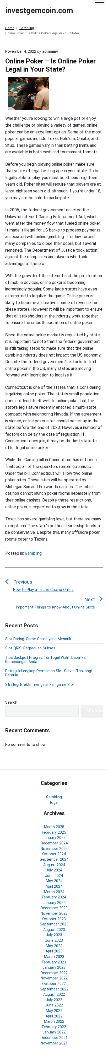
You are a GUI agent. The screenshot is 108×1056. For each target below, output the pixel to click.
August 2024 (54, 865)
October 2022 (54, 984)
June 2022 (54, 1005)
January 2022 (54, 1032)
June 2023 (54, 940)
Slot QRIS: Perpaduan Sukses (30, 648)
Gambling (33, 553)
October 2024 (54, 854)
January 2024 (54, 903)
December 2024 (54, 843)
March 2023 (54, 957)
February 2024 (54, 897)
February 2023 (54, 962)
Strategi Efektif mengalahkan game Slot (39, 684)
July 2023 (54, 935)
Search (11, 702)
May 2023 (54, 946)
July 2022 (54, 1000)
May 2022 (54, 1011)
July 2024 (54, 870)
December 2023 (54, 908)
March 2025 (54, 827)
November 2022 (54, 978)
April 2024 (54, 886)
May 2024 (54, 881)
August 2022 (54, 994)
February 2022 (54, 1027)
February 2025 (54, 832)
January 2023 (54, 967)
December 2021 (54, 1038)
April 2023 (54, 951)
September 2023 (54, 924)
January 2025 (54, 838)
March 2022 (54, 1021)
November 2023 (54, 913)
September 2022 (54, 989)
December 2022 (54, 973)
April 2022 (54, 1016)
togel (54, 802)
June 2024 (54, 876)
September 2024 (54, 859)
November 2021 (54, 1043)
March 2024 (54, 892)
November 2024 (54, 849)
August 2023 (54, 930)
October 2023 (54, 919)
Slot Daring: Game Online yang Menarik (38, 639)
